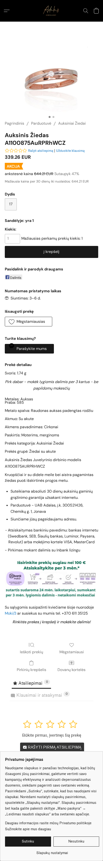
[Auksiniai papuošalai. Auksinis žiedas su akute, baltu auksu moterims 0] (51, 77)
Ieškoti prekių (31, 651)
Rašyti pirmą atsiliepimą (54, 747)
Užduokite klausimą (70, 151)
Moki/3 (10, 613)
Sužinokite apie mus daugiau (28, 829)
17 (11, 204)
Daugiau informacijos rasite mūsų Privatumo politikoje (48, 823)
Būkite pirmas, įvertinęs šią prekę (51, 735)
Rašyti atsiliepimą (40, 151)
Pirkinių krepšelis (31, 669)
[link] (52, 851)
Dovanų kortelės (71, 669)
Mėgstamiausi (71, 651)
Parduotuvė (41, 123)
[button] (51, 11)
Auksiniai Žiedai (72, 123)
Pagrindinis (14, 123)
